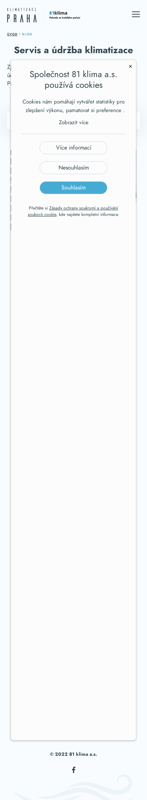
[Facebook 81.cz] (73, 773)
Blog (27, 34)
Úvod (12, 34)
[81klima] (43, 16)
